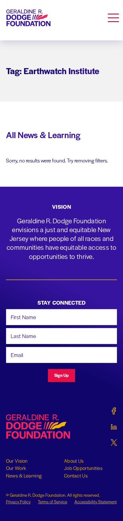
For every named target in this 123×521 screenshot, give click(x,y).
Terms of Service (52, 502)
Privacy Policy (18, 502)
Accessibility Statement (95, 502)
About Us (74, 460)
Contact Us (76, 475)
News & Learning (24, 475)
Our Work (16, 468)
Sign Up (61, 375)
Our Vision (17, 460)
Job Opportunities (83, 468)
